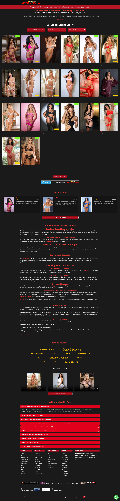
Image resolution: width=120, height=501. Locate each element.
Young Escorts (65, 473)
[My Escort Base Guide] (46, 490)
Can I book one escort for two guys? (30, 442)
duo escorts (50, 248)
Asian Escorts (36, 353)
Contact (22, 299)
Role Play (79, 357)
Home (22, 453)
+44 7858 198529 (94, 455)
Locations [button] (68, 3)
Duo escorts (62, 3)
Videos (22, 467)
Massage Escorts (65, 461)
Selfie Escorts (65, 455)
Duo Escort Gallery (25, 459)
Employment (85, 3)
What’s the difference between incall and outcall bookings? (35, 406)
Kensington (37, 465)
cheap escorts (49, 241)
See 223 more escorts (60, 176)
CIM (53, 353)
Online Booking (24, 461)
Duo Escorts (71, 349)
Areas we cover (38, 477)
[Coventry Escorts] (30, 483)
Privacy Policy (65, 497)
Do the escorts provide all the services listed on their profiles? (36, 419)
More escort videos (60, 394)
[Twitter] (84, 497)
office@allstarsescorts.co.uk (86, 453)
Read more (60, 19)
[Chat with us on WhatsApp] (116, 497)
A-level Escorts (84, 353)
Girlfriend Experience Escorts (49, 361)
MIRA (56, 198)
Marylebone (37, 471)
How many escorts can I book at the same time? (32, 446)
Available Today (47, 3)
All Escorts (55, 3)
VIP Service (64, 453)
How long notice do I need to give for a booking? (33, 415)
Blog (97, 3)
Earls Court (37, 461)
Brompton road (38, 457)
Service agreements (76, 497)
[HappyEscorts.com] (42, 483)
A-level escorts (26, 258)
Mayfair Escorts (38, 473)
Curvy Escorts (65, 459)
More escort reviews (60, 217)
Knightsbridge (38, 467)
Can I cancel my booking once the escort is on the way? (34, 434)
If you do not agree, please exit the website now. (33, 334)
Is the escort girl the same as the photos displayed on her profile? (37, 427)
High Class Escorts (46, 349)
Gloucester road (38, 463)
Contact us (92, 3)
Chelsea (36, 459)
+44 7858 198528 (87, 455)
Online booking (77, 3)
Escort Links (49, 483)
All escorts (23, 455)
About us (23, 471)
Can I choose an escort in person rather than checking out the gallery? (38, 430)
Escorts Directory (74, 483)
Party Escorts (65, 465)
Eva (17, 198)
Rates (22, 465)
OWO (67, 353)
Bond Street (37, 455)
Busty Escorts (65, 457)
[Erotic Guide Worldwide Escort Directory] (83, 483)
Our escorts (86, 270)
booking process (54, 286)
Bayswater (37, 453)
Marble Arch (37, 469)
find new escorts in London (61, 483)
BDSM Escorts (71, 362)
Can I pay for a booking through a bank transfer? (33, 438)
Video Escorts (65, 475)
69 (39, 357)
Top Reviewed (65, 471)
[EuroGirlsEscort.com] (27, 490)
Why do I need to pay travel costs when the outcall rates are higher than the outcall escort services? (45, 423)
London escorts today (26, 296)
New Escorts (64, 463)
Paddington (37, 475)
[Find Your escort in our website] (30, 2)
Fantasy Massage (59, 357)
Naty (95, 198)
